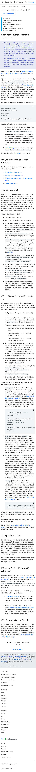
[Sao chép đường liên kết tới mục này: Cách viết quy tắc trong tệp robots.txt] (5, 299)
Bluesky (3, 695)
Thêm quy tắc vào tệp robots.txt (14, 175)
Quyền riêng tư (12, 764)
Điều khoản (4, 764)
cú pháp (17, 153)
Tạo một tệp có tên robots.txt (13, 172)
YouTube (3, 706)
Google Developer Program (8, 674)
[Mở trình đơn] (2, 2)
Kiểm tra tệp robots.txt (11, 183)
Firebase (3, 719)
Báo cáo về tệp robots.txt (12, 596)
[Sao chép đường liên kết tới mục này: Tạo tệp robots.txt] (19, 190)
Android (3, 713)
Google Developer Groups (8, 677)
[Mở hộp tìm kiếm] (26, 2)
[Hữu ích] (26, 10)
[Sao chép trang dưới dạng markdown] (8, 37)
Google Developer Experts (8, 679)
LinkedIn (3, 700)
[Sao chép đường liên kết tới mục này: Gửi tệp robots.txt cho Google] (30, 620)
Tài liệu (23, 6)
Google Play (4, 730)
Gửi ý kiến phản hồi (8, 13)
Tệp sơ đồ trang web (11, 148)
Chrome (3, 716)
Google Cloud (4, 727)
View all (3, 732)
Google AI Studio (5, 721)
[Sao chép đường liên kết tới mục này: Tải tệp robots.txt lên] (22, 536)
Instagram (4, 698)
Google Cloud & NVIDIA (7, 685)
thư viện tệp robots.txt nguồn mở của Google (21, 607)
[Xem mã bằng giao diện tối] (33, 106)
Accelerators (4, 682)
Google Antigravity (6, 724)
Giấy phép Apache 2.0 (20, 658)
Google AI (3, 754)
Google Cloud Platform (7, 751)
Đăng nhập (31, 2)
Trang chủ (3, 6)
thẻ (10, 252)
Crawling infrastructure (14, 2)
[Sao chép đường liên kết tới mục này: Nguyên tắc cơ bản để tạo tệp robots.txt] (12, 163)
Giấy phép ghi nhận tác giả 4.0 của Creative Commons (14, 656)
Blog (2, 692)
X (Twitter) (4, 703)
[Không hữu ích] (29, 10)
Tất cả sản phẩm (5, 757)
